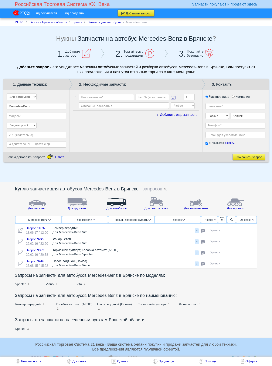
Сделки (122, 361)
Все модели (84, 219)
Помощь (210, 361)
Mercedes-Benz (38, 219)
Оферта (251, 361)
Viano (50, 284)
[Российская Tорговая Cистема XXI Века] (21, 12)
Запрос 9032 (35, 250)
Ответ (59, 157)
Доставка (79, 361)
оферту (229, 142)
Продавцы (166, 361)
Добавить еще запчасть (178, 114)
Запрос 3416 (35, 261)
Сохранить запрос (249, 157)
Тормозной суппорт (152, 304)
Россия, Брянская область (131, 219)
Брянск (178, 219)
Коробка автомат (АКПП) (74, 304)
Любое (209, 219)
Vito (79, 284)
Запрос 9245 (35, 239)
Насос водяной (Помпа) (114, 304)
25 (245, 219)
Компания (242, 96)
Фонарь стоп (188, 304)
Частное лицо (218, 96)
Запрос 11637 (35, 228)
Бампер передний (28, 304)
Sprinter (20, 284)
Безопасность (31, 361)
